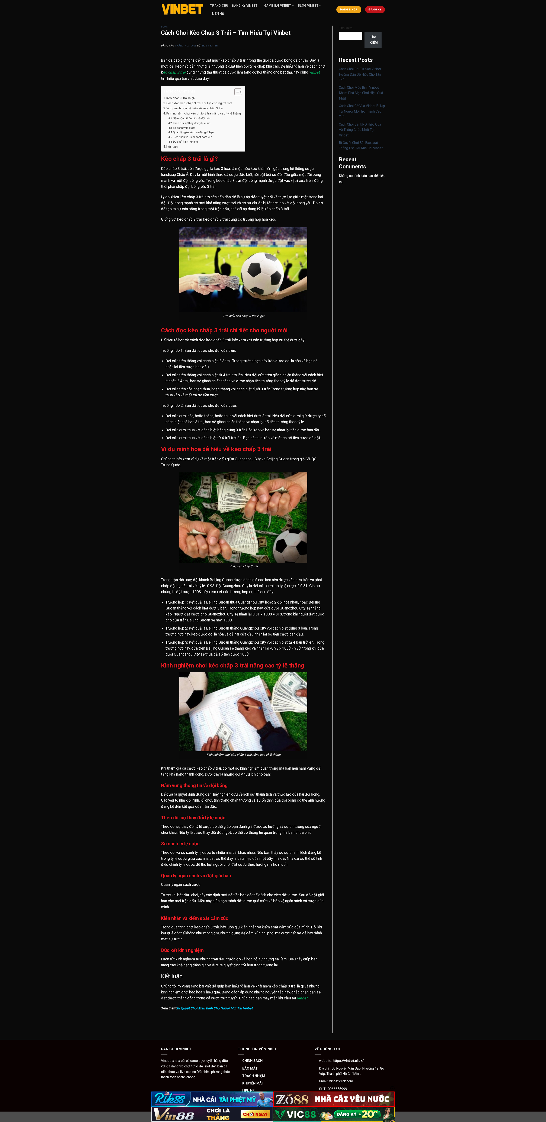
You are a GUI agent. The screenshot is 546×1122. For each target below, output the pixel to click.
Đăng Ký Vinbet (245, 5)
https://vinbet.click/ (348, 1061)
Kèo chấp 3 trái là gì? (180, 98)
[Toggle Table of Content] (236, 92)
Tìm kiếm (346, 28)
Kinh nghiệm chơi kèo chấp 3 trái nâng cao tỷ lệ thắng (203, 113)
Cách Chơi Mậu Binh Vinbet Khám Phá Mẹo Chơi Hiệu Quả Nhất (361, 92)
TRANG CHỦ (219, 5)
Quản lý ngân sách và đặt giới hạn (193, 132)
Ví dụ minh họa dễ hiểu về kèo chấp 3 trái (195, 108)
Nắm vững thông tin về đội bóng (192, 118)
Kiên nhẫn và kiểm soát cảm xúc (192, 137)
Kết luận (172, 147)
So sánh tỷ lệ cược (184, 127)
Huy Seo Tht (210, 45)
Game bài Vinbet (277, 5)
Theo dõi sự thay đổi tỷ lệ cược (191, 123)
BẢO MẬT (250, 1068)
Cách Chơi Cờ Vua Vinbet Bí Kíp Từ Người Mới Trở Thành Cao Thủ (362, 111)
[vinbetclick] (182, 9)
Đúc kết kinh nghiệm (185, 141)
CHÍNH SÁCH (252, 1061)
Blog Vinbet (308, 5)
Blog (164, 26)
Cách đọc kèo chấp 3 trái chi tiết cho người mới (199, 103)
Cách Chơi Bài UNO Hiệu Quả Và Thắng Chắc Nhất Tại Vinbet (360, 129)
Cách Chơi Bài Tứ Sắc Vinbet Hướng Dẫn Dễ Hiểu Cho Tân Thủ (360, 74)
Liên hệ (218, 14)
